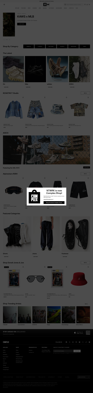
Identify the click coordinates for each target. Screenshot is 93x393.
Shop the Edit (19, 24)
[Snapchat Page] (82, 342)
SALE (77, 8)
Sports (4, 358)
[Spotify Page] (89, 342)
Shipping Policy (19, 356)
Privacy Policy (74, 353)
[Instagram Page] (76, 342)
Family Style (6, 369)
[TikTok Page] (86, 342)
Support (18, 354)
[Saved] (85, 4)
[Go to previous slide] (4, 40)
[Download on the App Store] (78, 332)
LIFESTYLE (71, 8)
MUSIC (65, 8)
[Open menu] (4, 4)
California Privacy (30, 377)
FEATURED (23, 8)
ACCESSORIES (59, 8)
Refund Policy (19, 358)
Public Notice (41, 377)
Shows (4, 365)
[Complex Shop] (46, 4)
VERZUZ (5, 363)
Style (4, 350)
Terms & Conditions (8, 377)
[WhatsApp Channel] (73, 342)
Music (4, 352)
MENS (29, 8)
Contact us (31, 352)
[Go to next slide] (9, 40)
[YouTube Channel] (79, 342)
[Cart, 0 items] (89, 4)
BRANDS (45, 8)
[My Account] (87, 4)
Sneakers (5, 354)
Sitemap (60, 377)
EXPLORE (17, 8)
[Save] (23, 97)
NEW (40, 8)
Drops (17, 352)
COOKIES (67, 377)
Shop (17, 350)
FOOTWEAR (51, 8)
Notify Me (77, 351)
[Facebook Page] (66, 342)
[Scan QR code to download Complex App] (88, 333)
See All (86, 303)
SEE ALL (85, 93)
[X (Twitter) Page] (69, 342)
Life (4, 361)
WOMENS (35, 8)
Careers (30, 350)
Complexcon (6, 367)
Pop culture (5, 356)
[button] (84, 377)
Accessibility (51, 377)
